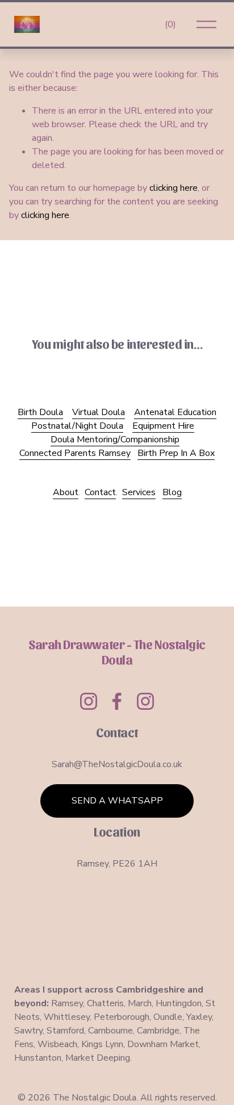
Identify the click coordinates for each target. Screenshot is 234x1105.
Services (139, 492)
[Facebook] (117, 701)
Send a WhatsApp (117, 800)
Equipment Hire (163, 426)
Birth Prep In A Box (176, 453)
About (65, 492)
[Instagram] (89, 701)
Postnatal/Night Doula (77, 426)
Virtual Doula (98, 412)
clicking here (173, 188)
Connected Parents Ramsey (75, 453)
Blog (172, 492)
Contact (100, 492)
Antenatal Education (175, 412)
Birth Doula (40, 412)
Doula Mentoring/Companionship (115, 439)
